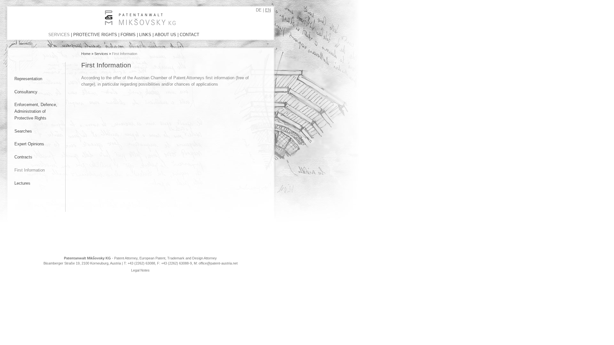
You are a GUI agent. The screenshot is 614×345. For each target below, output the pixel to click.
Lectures (22, 183)
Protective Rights (95, 34)
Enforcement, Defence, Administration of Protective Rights (35, 111)
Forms (128, 34)
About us (165, 34)
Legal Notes (140, 270)
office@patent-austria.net (218, 263)
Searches (23, 131)
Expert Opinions (29, 144)
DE (259, 10)
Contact (189, 34)
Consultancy (25, 91)
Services (59, 34)
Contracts (23, 157)
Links (145, 34)
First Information (29, 170)
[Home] (42, 23)
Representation (28, 78)
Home (86, 54)
